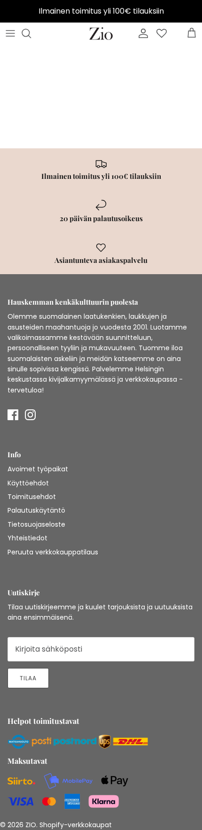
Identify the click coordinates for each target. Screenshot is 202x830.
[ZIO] (101, 33)
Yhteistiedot (27, 538)
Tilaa (28, 678)
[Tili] (141, 33)
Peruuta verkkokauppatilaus (53, 552)
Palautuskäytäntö (36, 510)
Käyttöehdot (28, 483)
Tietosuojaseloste (36, 524)
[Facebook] (13, 414)
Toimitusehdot (32, 496)
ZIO (30, 825)
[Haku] (31, 33)
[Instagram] (30, 414)
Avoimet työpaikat (38, 469)
